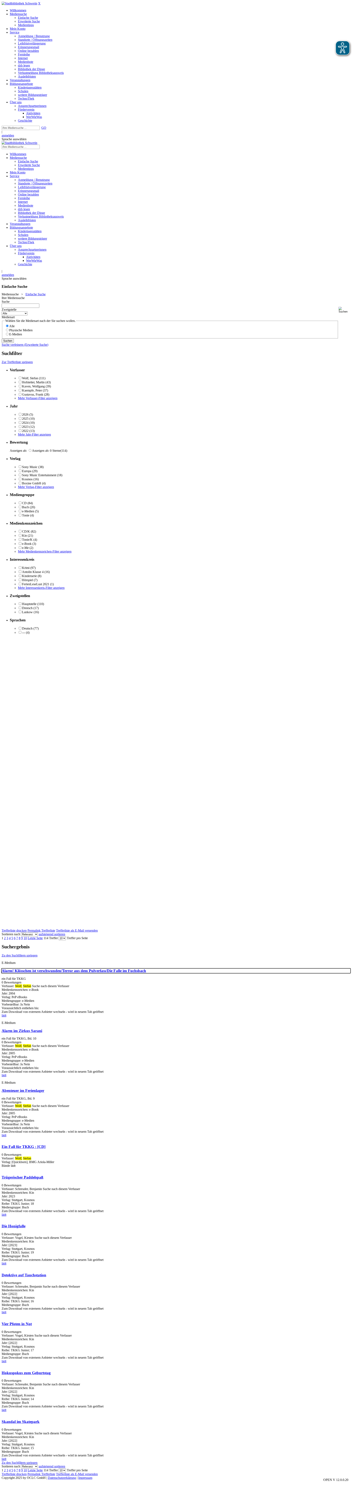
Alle (12, 326)
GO (43, 127)
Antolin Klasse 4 (33, 572)
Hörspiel (27, 580)
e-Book (27, 543)
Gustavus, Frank (32, 394)
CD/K (26, 531)
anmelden (8, 135)
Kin (24, 535)
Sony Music (29, 467)
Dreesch (27, 608)
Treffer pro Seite (77, 938)
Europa (26, 471)
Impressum (85, 1477)
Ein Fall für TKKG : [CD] (23, 1147)
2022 (25, 431)
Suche (6, 301)
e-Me (25, 548)
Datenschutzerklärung (62, 1477)
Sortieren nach (11, 934)
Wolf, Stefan (30, 378)
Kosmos (27, 479)
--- (23, 632)
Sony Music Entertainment (39, 475)
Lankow (27, 612)
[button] (344, 310)
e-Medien (28, 511)
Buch (25, 507)
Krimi (26, 568)
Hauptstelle (29, 604)
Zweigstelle (9, 309)
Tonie (25, 515)
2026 (25, 414)
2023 (25, 426)
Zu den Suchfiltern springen (19, 955)
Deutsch (27, 628)
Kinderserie (29, 576)
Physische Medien (21, 330)
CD (24, 503)
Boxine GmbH (31, 483)
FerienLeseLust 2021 (35, 584)
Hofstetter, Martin (33, 382)
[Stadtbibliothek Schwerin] (19, 3)
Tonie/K (27, 539)
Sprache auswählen (14, 139)
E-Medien (15, 334)
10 (25, 938)
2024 (25, 422)
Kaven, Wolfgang (33, 386)
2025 (25, 418)
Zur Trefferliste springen (17, 362)
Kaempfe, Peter (32, 390)
